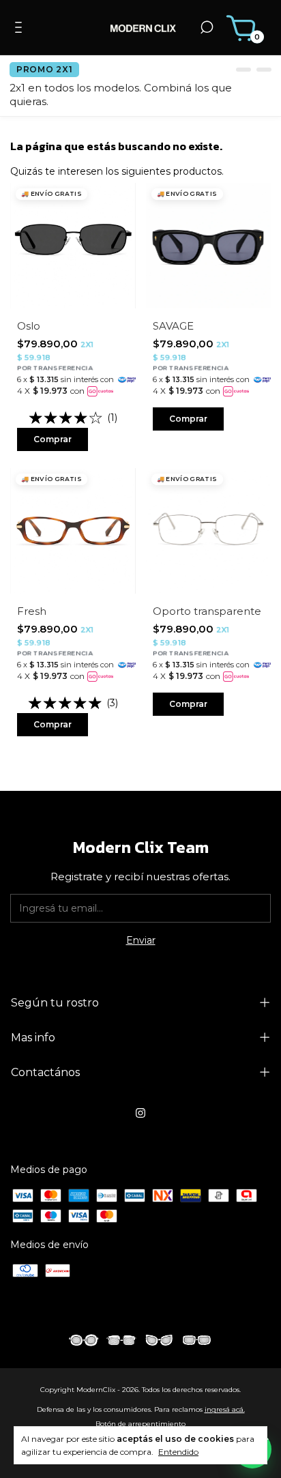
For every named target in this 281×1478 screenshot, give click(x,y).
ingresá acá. (225, 1409)
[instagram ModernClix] (140, 1112)
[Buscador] (207, 29)
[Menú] (20, 29)
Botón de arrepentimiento (140, 1423)
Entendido (178, 1452)
